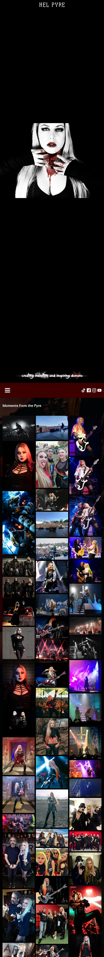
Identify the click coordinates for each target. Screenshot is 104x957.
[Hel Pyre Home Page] (52, 191)
